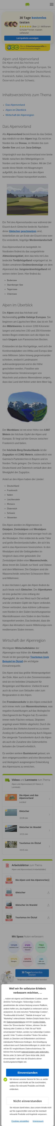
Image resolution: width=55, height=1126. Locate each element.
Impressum (38, 1121)
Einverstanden (28, 1072)
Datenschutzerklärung (16, 1022)
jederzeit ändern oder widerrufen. (35, 1052)
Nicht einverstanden (27, 1101)
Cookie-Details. (39, 1022)
